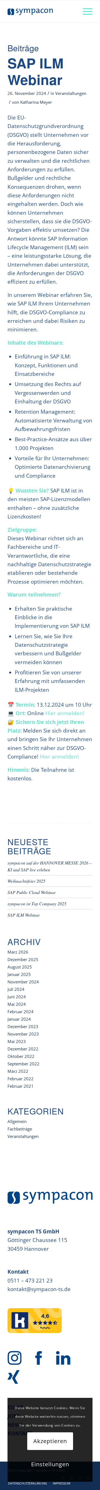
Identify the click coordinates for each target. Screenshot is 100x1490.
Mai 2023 (17, 1041)
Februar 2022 (21, 1078)
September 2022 (23, 1063)
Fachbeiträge (20, 1129)
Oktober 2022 (21, 1056)
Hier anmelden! (64, 713)
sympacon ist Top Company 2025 (37, 903)
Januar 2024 (19, 1019)
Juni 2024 (17, 996)
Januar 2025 (19, 974)
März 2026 (18, 952)
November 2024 (23, 982)
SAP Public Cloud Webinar (32, 892)
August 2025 (20, 967)
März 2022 (18, 1071)
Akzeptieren (50, 1441)
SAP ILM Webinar (36, 71)
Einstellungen (50, 1464)
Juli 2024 (16, 989)
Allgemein (17, 1121)
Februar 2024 (21, 1011)
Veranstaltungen (70, 93)
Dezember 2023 (23, 1026)
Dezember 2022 (23, 1049)
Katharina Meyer (36, 102)
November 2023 (23, 1034)
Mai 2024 (17, 1004)
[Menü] (84, 11)
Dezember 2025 (23, 959)
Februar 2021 (21, 1086)
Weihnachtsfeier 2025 (26, 881)
